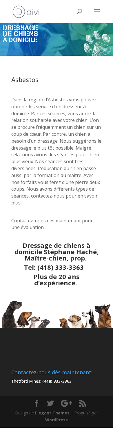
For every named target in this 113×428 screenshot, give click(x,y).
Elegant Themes (52, 413)
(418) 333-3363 (60, 267)
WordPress (56, 420)
